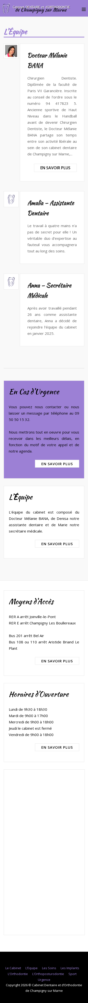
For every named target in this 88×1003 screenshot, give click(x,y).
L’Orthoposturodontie (48, 974)
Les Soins (49, 968)
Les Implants (70, 968)
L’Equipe (31, 968)
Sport (72, 974)
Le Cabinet (13, 968)
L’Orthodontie (18, 974)
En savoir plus (57, 463)
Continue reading (55, 168)
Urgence (44, 979)
